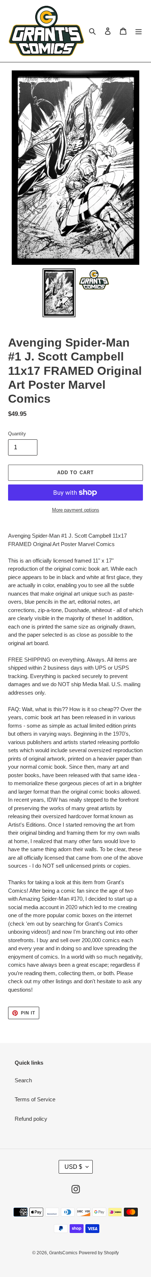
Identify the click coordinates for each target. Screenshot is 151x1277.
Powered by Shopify (99, 1252)
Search (23, 1080)
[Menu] (138, 31)
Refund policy (31, 1119)
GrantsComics (63, 1252)
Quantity (17, 433)
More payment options (75, 510)
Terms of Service (35, 1099)
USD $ (73, 1167)
